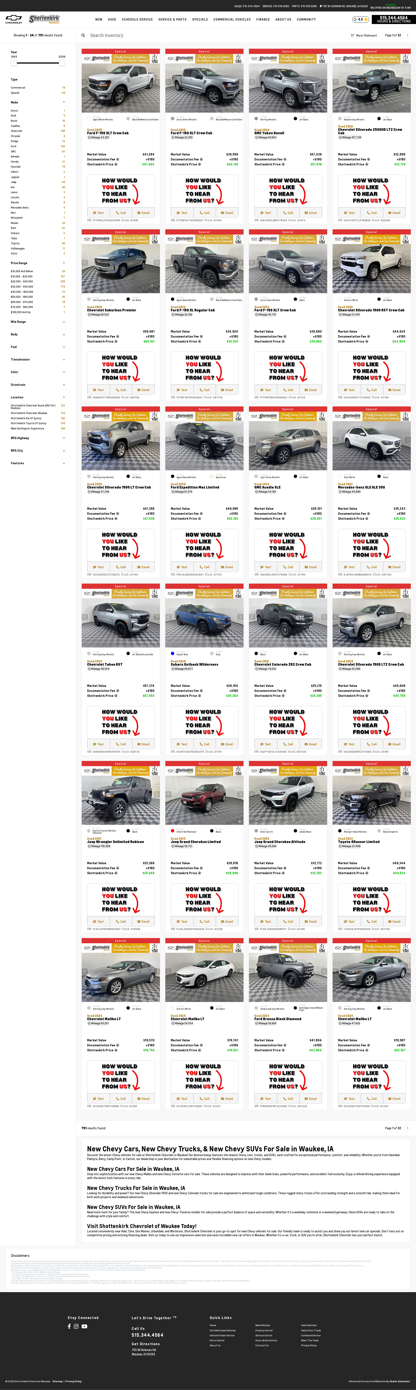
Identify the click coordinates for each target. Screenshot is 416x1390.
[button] (156, 82)
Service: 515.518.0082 (276, 6)
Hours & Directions (394, 21)
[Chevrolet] (13, 19)
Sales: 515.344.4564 (247, 6)
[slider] (14, 63)
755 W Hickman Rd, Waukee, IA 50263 (345, 6)
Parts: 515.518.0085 (304, 6)
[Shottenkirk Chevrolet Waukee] (45, 19)
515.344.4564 (394, 17)
